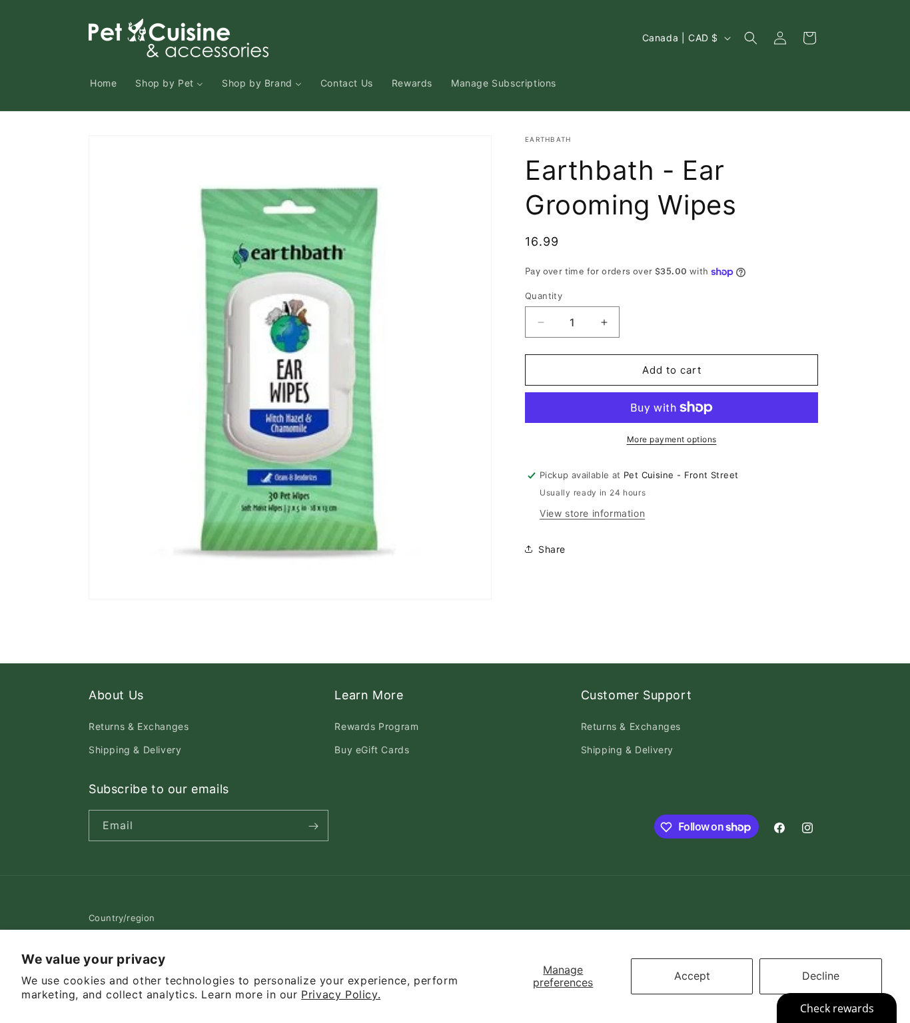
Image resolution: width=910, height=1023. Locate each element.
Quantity (543, 295)
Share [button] (552, 549)
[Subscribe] (313, 826)
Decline (820, 975)
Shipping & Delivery (135, 749)
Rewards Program (376, 726)
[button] (750, 38)
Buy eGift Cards (371, 749)
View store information (592, 513)
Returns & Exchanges (139, 726)
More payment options (672, 439)
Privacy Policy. (340, 994)
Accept (692, 975)
